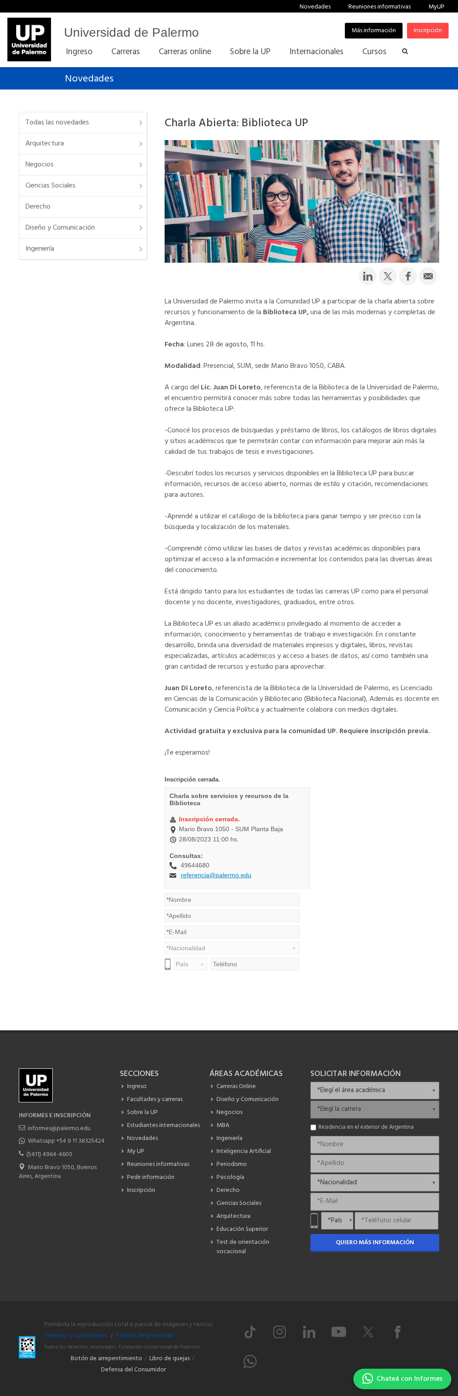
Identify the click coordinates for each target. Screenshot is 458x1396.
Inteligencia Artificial (243, 1151)
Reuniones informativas (379, 7)
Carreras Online (236, 1086)
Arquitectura (44, 143)
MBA (222, 1125)
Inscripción (428, 31)
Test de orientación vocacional (242, 1247)
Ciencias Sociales (50, 186)
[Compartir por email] (428, 276)
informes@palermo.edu (59, 1128)
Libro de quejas (169, 1358)
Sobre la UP (142, 1112)
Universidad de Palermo (131, 32)
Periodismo (231, 1164)
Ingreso (137, 1086)
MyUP (436, 7)
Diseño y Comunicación (60, 228)
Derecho (38, 207)
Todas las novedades (57, 122)
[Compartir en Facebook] (408, 276)
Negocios (39, 165)
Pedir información (150, 1177)
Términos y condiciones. (76, 1336)
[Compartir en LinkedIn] (368, 276)
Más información (374, 31)
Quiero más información (375, 1243)
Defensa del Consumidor (133, 1370)
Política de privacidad (145, 1336)
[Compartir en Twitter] (388, 276)
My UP (135, 1151)
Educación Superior (242, 1229)
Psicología (230, 1177)
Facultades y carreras (154, 1099)
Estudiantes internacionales (163, 1125)
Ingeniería (39, 249)
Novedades (315, 7)
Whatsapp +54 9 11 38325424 (66, 1141)
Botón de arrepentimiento (106, 1358)
